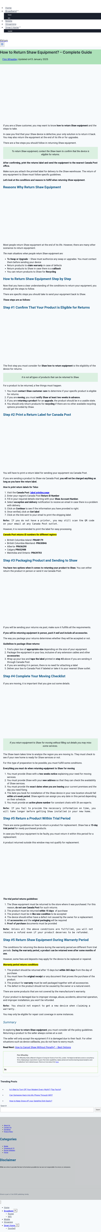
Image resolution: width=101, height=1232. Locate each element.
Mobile (8, 21)
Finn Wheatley (9, 59)
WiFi (9, 18)
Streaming (10, 24)
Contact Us (7, 1127)
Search (3, 1106)
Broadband (8, 1211)
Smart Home (9, 1225)
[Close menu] (0, 1202)
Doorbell (10, 31)
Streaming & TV (9, 1148)
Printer (6, 1152)
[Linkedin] (5, 1069)
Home (8, 8)
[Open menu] (2, 44)
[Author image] (1, 59)
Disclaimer (7, 1129)
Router (9, 14)
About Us (7, 1125)
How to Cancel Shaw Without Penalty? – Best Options (43, 1047)
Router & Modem (9, 1150)
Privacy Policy (8, 1132)
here (57, 1062)
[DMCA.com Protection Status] (15, 1184)
